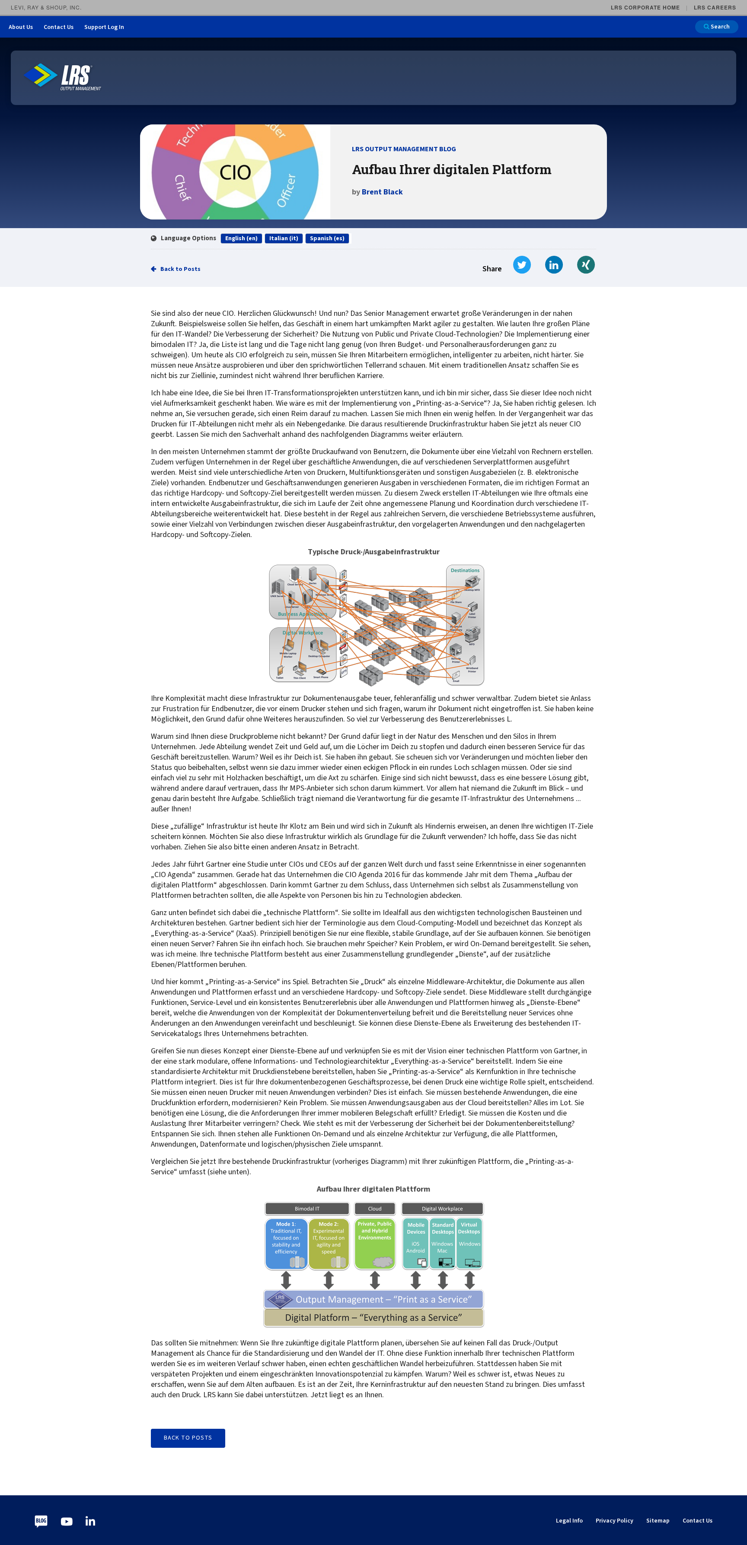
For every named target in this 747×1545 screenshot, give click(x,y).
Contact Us (58, 27)
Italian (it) (283, 238)
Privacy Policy (614, 1520)
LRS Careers (715, 7)
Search (719, 26)
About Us (21, 27)
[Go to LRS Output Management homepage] (63, 77)
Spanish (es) (327, 238)
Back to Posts (180, 269)
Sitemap (658, 1520)
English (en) (241, 238)
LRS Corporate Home (645, 7)
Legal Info (569, 1520)
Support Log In (104, 27)
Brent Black (382, 192)
